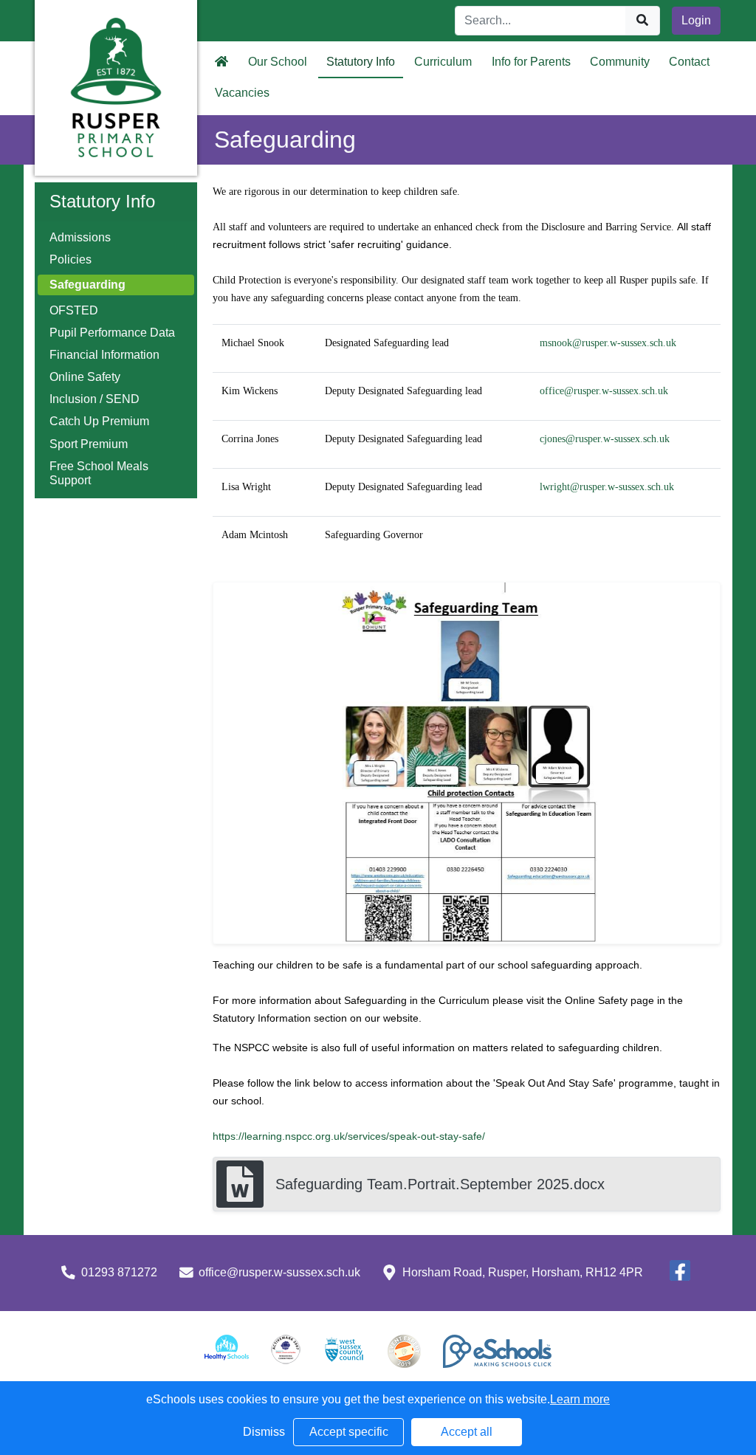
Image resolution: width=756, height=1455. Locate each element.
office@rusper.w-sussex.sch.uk (604, 390)
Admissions (80, 237)
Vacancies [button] (242, 92)
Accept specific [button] (348, 1431)
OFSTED (73, 310)
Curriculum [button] (443, 61)
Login (696, 20)
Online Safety (84, 377)
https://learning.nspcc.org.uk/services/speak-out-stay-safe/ (349, 1136)
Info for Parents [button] (531, 61)
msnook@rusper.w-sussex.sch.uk (608, 342)
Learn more (580, 1399)
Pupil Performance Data (112, 332)
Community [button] (620, 61)
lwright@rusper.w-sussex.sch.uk (607, 486)
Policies (70, 259)
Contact (689, 61)
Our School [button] (277, 61)
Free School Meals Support (98, 473)
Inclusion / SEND (94, 399)
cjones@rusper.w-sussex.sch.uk (605, 438)
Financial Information (104, 354)
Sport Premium (88, 444)
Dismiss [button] (264, 1431)
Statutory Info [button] (360, 61)
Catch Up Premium (99, 421)
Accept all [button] (466, 1431)
